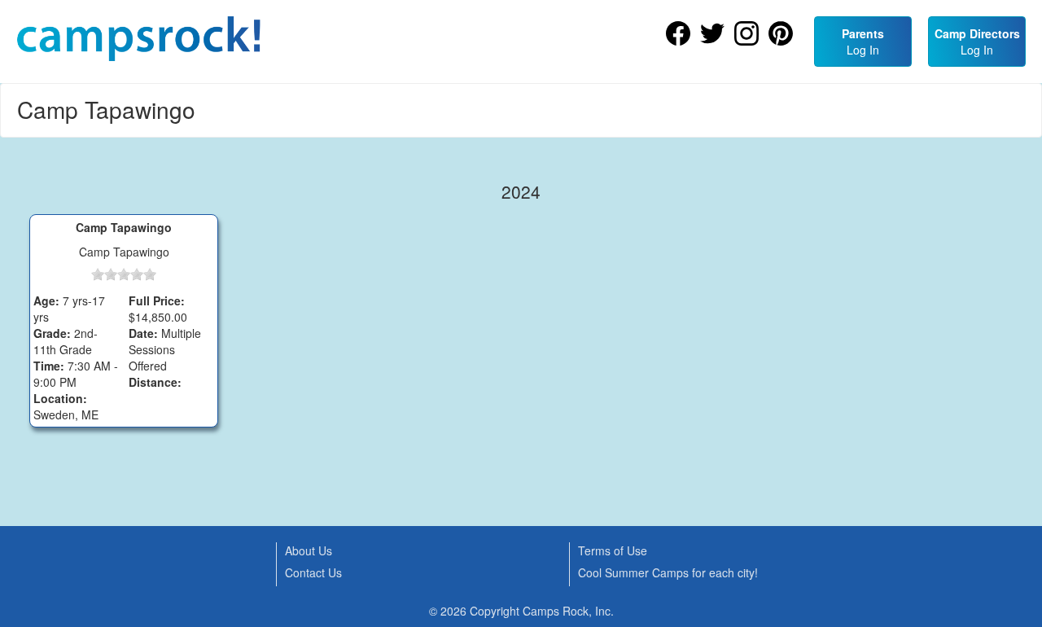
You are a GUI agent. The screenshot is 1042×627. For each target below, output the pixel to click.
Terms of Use (612, 550)
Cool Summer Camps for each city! (668, 572)
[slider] (123, 274)
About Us (308, 550)
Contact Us (313, 572)
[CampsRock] (138, 38)
